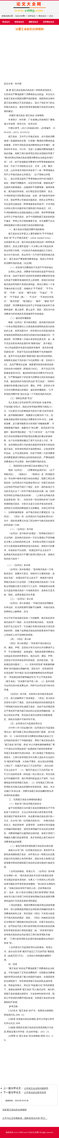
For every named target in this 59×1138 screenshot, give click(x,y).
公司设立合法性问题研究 (36, 1088)
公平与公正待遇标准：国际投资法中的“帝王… (24, 1118)
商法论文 (42, 16)
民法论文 (6, 22)
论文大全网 (20, 16)
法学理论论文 (48, 22)
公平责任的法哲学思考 (35, 1092)
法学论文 (31, 16)
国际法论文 (33, 22)
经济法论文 (19, 22)
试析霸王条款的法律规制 (14, 1110)
